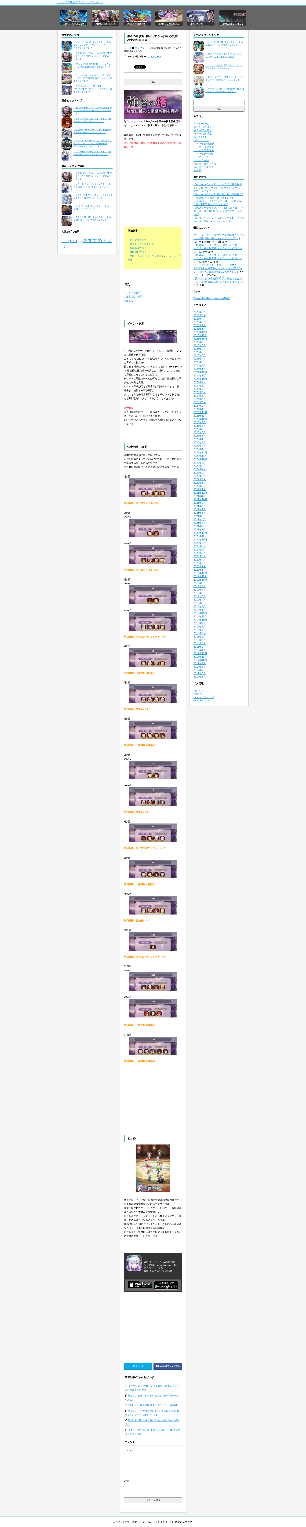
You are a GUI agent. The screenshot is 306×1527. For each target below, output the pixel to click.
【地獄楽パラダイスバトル (105, 24)
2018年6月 (199, 633)
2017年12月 (200, 653)
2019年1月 (199, 610)
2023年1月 (199, 449)
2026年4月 (199, 318)
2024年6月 (199, 392)
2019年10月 (200, 579)
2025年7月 (199, 348)
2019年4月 (199, 599)
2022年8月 (199, 466)
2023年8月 (199, 425)
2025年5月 (199, 355)
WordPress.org (201, 700)
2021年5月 (199, 516)
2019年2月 (199, 606)
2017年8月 (199, 666)
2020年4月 (199, 559)
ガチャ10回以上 (202, 127)
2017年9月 (199, 663)
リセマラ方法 (201, 160)
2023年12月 (200, 412)
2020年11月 (200, 536)
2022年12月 (200, 452)
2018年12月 (200, 613)
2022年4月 (199, 479)
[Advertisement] (153, 195)
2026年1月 (199, 328)
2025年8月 (199, 345)
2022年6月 (199, 472)
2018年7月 (199, 630)
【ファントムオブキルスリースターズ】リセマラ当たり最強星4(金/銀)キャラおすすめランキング (92, 78)
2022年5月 (199, 476)
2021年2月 (199, 526)
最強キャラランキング (142, 244)
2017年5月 (199, 676)
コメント (129, 1450)
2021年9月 (199, 502)
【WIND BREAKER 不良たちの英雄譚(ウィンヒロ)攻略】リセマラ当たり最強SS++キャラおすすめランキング (92, 143)
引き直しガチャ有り (204, 163)
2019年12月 (200, 573)
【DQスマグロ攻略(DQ (136, 24)
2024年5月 (199, 395)
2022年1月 (199, 489)
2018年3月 (199, 643)
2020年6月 (199, 553)
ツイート (139, 1366)
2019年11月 (200, 576)
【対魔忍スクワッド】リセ (232, 24)
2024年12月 (200, 372)
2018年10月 (200, 620)
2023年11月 (200, 415)
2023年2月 (199, 446)
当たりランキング (203, 167)
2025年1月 (199, 369)
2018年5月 (199, 636)
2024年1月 (199, 409)
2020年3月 (199, 563)
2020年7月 (199, 549)
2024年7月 (199, 389)
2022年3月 (199, 482)
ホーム (127, 48)
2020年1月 (199, 569)
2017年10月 (200, 660)
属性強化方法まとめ (140, 252)
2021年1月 (199, 529)
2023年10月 (200, 419)
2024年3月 (199, 402)
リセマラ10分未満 (203, 143)
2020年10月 (200, 539)
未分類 (197, 170)
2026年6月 (199, 312)
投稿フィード (201, 694)
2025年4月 (199, 358)
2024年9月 (199, 382)
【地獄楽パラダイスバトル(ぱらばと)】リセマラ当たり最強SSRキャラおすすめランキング (92, 56)
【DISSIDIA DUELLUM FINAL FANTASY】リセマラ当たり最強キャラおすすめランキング (92, 89)
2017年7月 (199, 670)
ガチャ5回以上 (201, 137)
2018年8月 (199, 626)
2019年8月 (199, 586)
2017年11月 (200, 656)
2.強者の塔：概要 (133, 296)
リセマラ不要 (201, 157)
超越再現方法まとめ (140, 248)
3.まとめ (128, 300)
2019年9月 (199, 583)
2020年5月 (199, 556)
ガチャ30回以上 (202, 133)
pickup (80, 241)
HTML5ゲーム (201, 123)
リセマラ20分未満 (203, 147)
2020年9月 (199, 543)
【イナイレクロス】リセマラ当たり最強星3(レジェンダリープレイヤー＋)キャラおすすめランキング (92, 45)
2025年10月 (200, 338)
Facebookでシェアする (169, 1366)
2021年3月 (199, 522)
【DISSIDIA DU (196, 24)
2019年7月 (199, 589)
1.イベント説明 (132, 292)
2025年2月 (199, 365)
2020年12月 (200, 533)
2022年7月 (199, 469)
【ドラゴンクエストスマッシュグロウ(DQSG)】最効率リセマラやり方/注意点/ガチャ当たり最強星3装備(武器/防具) (217, 268)
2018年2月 (199, 646)
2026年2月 (199, 325)
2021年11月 (200, 496)
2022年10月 (200, 459)
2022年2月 (199, 486)
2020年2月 (199, 566)
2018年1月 (199, 650)
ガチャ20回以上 (202, 130)
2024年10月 (200, 379)
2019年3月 (199, 603)
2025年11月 (200, 335)
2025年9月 (199, 342)
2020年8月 (199, 546)
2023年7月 (199, 429)
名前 (126, 1481)
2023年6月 (199, 432)
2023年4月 (199, 439)
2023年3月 (199, 442)
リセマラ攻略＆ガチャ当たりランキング (80, 2)
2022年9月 (199, 462)
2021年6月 (199, 512)
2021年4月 (199, 519)
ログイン (198, 690)
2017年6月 (199, 673)
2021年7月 (199, 509)
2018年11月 (200, 616)
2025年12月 (200, 332)
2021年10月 (200, 499)
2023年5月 (199, 435)
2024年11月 (200, 375)
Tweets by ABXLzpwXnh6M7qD (211, 298)
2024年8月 (199, 385)
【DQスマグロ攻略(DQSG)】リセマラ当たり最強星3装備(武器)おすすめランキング (92, 67)
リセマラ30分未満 (203, 150)
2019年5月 (199, 596)
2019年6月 (199, 593)
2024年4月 (199, 399)
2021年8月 (199, 506)
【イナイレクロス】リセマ (73, 24)
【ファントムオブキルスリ (168, 24)
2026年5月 (199, 315)
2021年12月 (200, 492)
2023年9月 (199, 422)
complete (69, 240)
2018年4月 (199, 640)
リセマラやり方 (138, 240)
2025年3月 (199, 362)
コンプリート (142, 48)
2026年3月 (199, 322)
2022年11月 (200, 456)
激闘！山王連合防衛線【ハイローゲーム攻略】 (153, 1405)
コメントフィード (203, 697)
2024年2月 (199, 405)
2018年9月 (199, 623)
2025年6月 (199, 352)
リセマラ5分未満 (203, 153)
